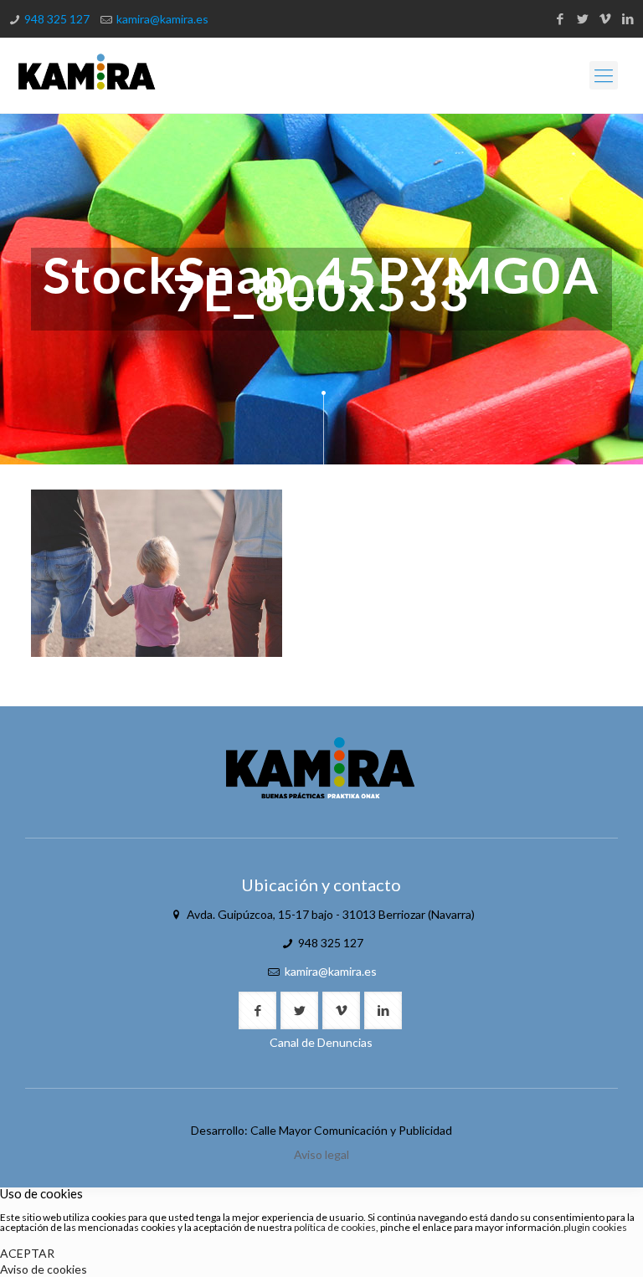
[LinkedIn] (627, 18)
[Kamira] (87, 75)
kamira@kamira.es (162, 19)
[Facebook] (559, 18)
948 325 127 (57, 19)
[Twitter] (582, 18)
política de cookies (335, 1227)
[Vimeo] (605, 18)
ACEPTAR (27, 1253)
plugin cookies (595, 1227)
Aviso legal (321, 1154)
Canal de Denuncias (321, 1042)
